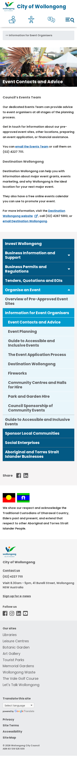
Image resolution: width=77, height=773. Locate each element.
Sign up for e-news (17, 596)
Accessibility (12, 731)
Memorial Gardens (18, 666)
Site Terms (11, 725)
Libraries (10, 634)
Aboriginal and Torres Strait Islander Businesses (32, 454)
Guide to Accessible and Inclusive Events (31, 343)
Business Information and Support (30, 255)
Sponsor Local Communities (32, 433)
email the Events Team (31, 147)
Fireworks (17, 373)
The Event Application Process (37, 354)
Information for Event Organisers (30, 35)
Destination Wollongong (32, 364)
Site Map (9, 738)
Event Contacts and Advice (34, 322)
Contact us (11, 570)
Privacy (8, 719)
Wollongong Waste (19, 672)
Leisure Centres (16, 641)
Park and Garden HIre (29, 396)
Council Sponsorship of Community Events (30, 408)
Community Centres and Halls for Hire (37, 385)
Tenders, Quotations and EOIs (33, 280)
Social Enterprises (22, 442)
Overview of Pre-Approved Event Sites (36, 301)
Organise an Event (22, 289)
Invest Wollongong (23, 243)
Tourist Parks (13, 660)
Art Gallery (11, 653)
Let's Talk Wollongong (21, 684)
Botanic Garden (16, 647)
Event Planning (22, 331)
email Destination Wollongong (25, 221)
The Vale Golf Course (20, 678)
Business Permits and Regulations (26, 269)
